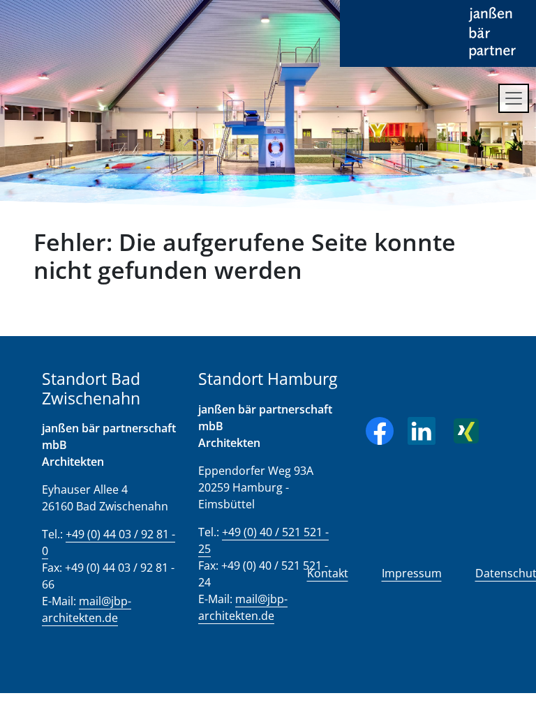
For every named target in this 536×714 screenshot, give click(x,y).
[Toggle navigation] (513, 98)
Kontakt (327, 573)
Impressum (412, 573)
